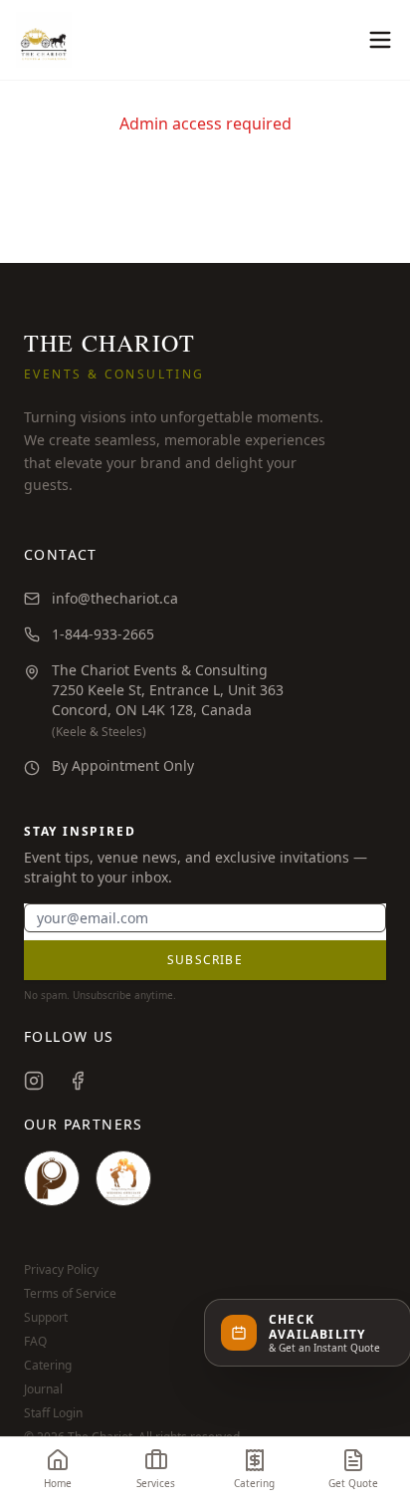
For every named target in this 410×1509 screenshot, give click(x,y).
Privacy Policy (61, 1270)
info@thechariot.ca (115, 598)
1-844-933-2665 (103, 634)
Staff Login (53, 1413)
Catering (48, 1366)
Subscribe (205, 959)
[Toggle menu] (380, 40)
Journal (43, 1389)
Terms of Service (70, 1294)
